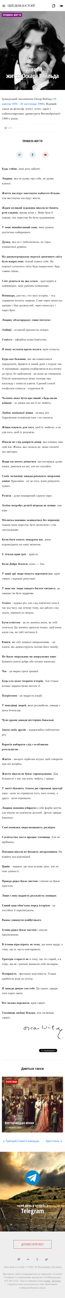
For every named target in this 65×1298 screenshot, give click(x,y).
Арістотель (54, 1141)
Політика (11, 1082)
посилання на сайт (34, 1284)
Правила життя (33, 141)
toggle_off (61, 6)
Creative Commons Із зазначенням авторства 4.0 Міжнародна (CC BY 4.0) (33, 1277)
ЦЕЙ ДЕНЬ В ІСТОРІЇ (21, 5)
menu (4, 6)
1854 (15, 104)
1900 (40, 104)
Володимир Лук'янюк (50, 1266)
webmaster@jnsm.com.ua (32, 1287)
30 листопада (28, 104)
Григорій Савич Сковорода (20, 1141)
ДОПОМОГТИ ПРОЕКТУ (32, 1244)
